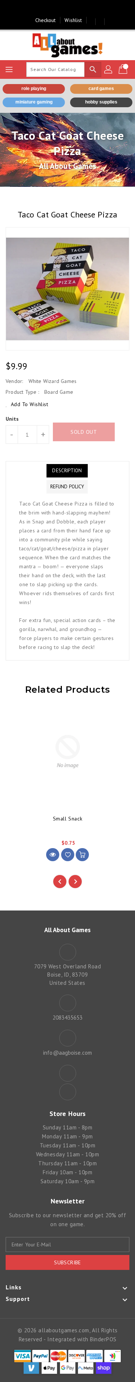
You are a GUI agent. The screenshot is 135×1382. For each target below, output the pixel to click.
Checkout (45, 20)
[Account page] (108, 69)
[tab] (67, 470)
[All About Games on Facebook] (60, 8)
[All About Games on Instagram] (74, 8)
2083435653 (67, 1017)
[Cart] (123, 69)
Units (12, 418)
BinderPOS (103, 1339)
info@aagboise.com (67, 1052)
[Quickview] (52, 854)
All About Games (67, 166)
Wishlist (73, 20)
